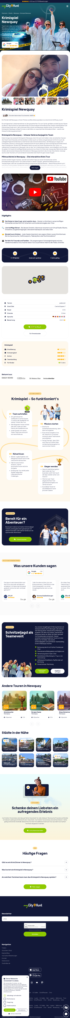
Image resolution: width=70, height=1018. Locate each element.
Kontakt (4, 958)
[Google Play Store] (35, 975)
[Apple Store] (35, 970)
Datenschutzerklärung (35, 930)
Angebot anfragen (58, 671)
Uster (62, 1000)
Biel (47, 998)
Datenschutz (5, 961)
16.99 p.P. (36, 327)
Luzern (29, 992)
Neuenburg (56, 1000)
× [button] (27, 977)
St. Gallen (35, 992)
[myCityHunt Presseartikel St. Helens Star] (35, 378)
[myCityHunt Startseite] (12, 6)
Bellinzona (59, 998)
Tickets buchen (21, 539)
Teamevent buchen (42, 671)
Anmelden (35, 934)
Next (38, 606)
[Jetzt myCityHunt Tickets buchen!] (66, 1008)
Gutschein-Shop (7, 950)
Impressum (58, 1017)
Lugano (52, 998)
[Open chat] (66, 1014)
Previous (32, 606)
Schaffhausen (43, 992)
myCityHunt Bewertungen (9, 955)
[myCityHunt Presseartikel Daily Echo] (7, 378)
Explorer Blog (5, 953)
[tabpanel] (15, 255)
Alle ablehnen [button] (22, 1010)
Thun (64, 998)
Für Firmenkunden (35, 333)
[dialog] (15, 995)
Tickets (4, 948)
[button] (15, 1013)
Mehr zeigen (35, 168)
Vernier (50, 1000)
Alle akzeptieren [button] (9, 1010)
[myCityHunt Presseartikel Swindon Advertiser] (48, 378)
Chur (50, 992)
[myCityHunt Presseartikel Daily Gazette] (21, 378)
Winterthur (30, 998)
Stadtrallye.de (6, 963)
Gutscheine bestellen (36, 830)
